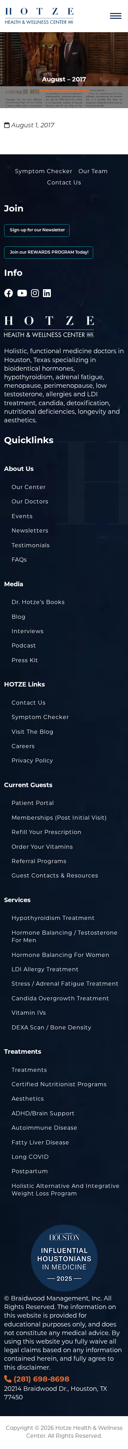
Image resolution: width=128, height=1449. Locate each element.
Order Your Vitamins (42, 847)
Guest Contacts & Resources (55, 876)
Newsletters (30, 531)
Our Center (29, 487)
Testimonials (31, 546)
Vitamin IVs (29, 1013)
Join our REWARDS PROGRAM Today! (48, 253)
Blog (19, 617)
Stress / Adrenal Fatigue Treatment (65, 984)
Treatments (29, 1070)
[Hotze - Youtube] (22, 284)
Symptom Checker (43, 172)
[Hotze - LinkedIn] (47, 284)
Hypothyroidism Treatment (53, 918)
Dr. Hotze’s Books (38, 602)
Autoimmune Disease (44, 1128)
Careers (23, 746)
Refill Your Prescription (47, 832)
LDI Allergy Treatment (45, 970)
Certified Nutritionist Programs (59, 1085)
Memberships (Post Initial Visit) (59, 818)
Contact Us (64, 183)
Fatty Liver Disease (40, 1143)
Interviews (28, 631)
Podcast (24, 646)
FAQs (19, 560)
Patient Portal (33, 803)
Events (22, 517)
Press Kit (25, 661)
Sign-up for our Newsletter (37, 230)
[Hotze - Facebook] (8, 284)
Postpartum (30, 1172)
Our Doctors (30, 502)
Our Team (93, 172)
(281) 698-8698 (40, 1379)
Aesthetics (28, 1099)
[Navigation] (116, 16)
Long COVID (30, 1157)
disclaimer (33, 1368)
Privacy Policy (32, 761)
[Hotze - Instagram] (35, 284)
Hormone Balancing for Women (61, 955)
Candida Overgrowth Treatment (60, 999)
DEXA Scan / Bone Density (51, 1028)
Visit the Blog (33, 732)
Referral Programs (39, 861)
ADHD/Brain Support (43, 1114)
